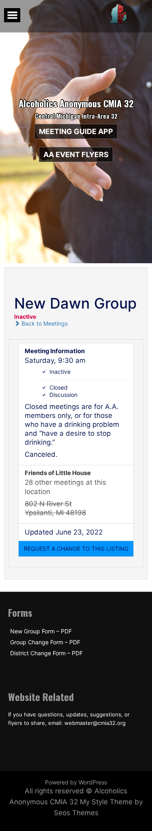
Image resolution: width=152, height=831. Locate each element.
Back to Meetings (44, 323)
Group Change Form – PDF (45, 642)
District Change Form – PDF (46, 653)
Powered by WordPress (76, 782)
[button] (76, 548)
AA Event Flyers (76, 154)
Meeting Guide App (76, 131)
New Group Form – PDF (41, 631)
